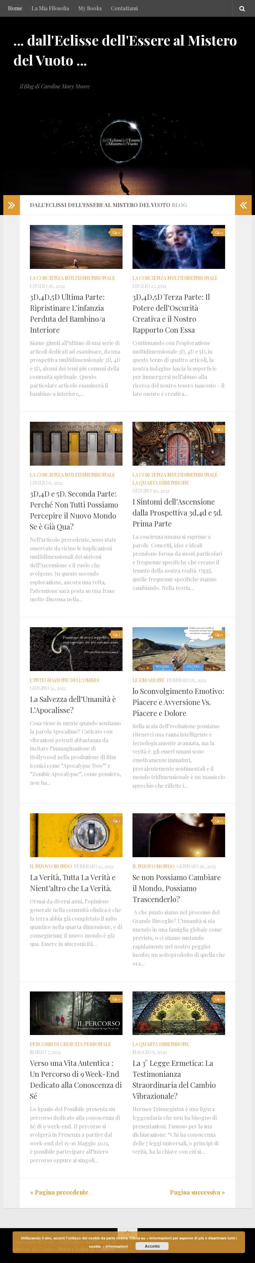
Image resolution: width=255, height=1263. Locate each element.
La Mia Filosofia (50, 8)
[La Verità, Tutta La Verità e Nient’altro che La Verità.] (76, 835)
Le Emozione (148, 680)
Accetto (152, 1246)
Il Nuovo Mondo (51, 866)
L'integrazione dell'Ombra (64, 680)
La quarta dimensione (160, 483)
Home (15, 8)
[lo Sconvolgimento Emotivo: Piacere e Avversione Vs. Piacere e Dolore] (178, 649)
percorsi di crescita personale (70, 1044)
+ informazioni (115, 1246)
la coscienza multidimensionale (72, 278)
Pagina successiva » (197, 1192)
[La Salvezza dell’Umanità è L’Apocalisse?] (76, 649)
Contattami (124, 8)
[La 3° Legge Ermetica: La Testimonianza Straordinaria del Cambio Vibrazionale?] (178, 1013)
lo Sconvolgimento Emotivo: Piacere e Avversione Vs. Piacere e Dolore (178, 702)
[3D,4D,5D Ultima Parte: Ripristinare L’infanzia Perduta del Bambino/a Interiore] (76, 247)
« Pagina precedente (59, 1192)
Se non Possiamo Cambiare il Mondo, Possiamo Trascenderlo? (176, 888)
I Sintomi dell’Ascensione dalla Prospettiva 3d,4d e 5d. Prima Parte (177, 512)
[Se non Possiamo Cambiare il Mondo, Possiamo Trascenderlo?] (178, 835)
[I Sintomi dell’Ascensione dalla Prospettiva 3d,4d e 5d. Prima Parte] (178, 444)
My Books (90, 8)
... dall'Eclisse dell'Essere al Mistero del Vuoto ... (125, 50)
